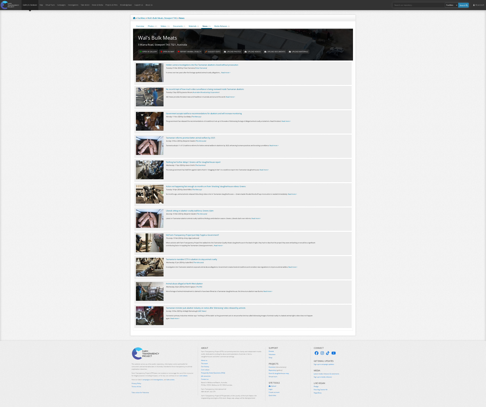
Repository (275, 370)
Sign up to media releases (323, 377)
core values (183, 376)
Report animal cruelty (190, 51)
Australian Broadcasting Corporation (206, 92)
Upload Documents (276, 51)
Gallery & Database (30, 5)
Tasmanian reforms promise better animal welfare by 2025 (190, 137)
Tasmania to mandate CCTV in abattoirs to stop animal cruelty (191, 259)
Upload (273, 386)
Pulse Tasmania (200, 68)
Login (270, 389)
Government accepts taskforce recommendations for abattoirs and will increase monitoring (204, 113)
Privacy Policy (136, 383)
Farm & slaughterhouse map (279, 373)
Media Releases (222, 26)
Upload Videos (254, 51)
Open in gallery (149, 51)
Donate (271, 351)
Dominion (277, 367)
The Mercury (195, 116)
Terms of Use (136, 387)
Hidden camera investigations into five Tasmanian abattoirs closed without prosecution (202, 65)
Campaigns (61, 5)
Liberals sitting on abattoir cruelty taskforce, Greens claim (190, 210)
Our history (205, 367)
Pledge (316, 386)
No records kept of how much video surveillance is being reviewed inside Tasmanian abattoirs (205, 89)
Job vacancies (206, 376)
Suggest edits (213, 51)
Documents (179, 26)
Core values (205, 370)
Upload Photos (233, 51)
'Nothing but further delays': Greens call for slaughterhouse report (193, 162)
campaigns (146, 380)
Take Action (85, 5)
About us (204, 360)
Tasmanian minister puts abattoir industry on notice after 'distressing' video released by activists (205, 308)
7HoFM (198, 287)
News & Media (97, 5)
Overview (140, 26)
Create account (274, 392)
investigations (158, 380)
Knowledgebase (126, 5)
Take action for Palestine (140, 392)
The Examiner (200, 165)
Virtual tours (273, 377)
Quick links (272, 395)
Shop (270, 358)
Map (41, 5)
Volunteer (272, 354)
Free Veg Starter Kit (320, 390)
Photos (152, 26)
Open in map (168, 51)
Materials (194, 26)
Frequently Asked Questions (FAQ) (213, 373)
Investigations (73, 5)
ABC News (202, 311)
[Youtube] (334, 353)
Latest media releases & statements (326, 374)
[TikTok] (327, 353)
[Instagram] (322, 353)
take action (170, 380)
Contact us (205, 379)
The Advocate (201, 141)
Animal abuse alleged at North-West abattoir (184, 283)
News (206, 26)
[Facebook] (316, 353)
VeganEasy (317, 393)
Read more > (225, 72)
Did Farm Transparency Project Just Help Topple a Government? (192, 235)
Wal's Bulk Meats (157, 37)
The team (204, 364)
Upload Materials (299, 51)
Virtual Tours (50, 5)
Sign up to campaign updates (324, 364)
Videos (165, 26)
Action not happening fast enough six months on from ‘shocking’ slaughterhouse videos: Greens (206, 186)
